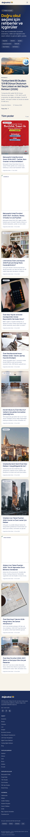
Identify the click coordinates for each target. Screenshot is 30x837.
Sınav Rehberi (6, 46)
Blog (2, 745)
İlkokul (3, 721)
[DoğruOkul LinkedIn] (9, 710)
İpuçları (20, 40)
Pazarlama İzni (5, 814)
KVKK (2, 809)
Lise (2, 727)
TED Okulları (4, 779)
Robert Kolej (4, 788)
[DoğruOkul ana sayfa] (7, 2)
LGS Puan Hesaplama (6, 737)
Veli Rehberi (15, 46)
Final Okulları (4, 782)
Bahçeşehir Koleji (5, 774)
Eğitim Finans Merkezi (7, 740)
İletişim (3, 798)
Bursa (2, 761)
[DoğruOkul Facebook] (6, 710)
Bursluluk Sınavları (6, 732)
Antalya (3, 764)
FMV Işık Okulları (5, 785)
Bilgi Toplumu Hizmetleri (7, 811)
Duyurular (5, 40)
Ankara (3, 756)
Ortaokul (3, 724)
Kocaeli (3, 766)
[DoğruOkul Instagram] (2, 710)
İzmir (2, 758)
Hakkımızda (4, 795)
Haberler (13, 40)
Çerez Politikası (5, 806)
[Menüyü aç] (27, 2)
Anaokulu (3, 719)
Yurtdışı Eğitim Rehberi (7, 743)
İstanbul (3, 753)
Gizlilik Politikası (5, 800)
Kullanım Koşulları (5, 803)
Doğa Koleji (4, 777)
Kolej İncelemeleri (7, 43)
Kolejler (3, 729)
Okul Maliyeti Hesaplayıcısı (8, 735)
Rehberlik (17, 43)
